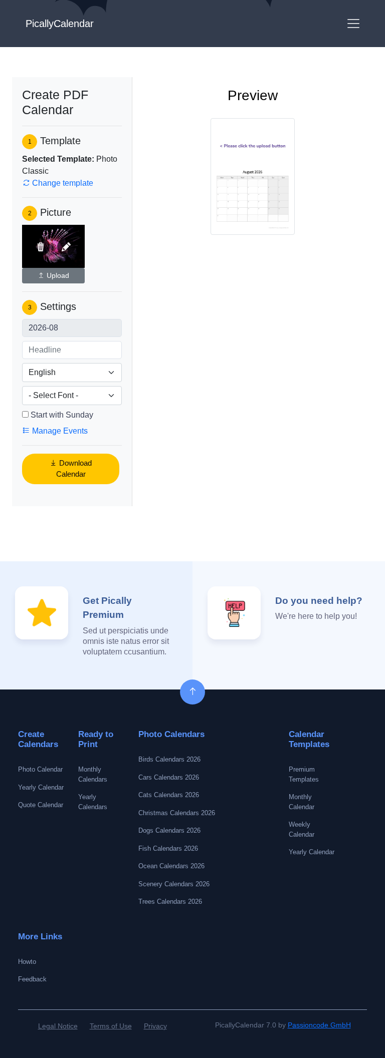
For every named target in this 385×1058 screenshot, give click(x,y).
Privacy (155, 1026)
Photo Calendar (40, 769)
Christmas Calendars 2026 (176, 813)
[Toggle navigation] (353, 23)
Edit (66, 247)
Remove (41, 247)
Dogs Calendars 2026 (169, 830)
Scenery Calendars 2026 (174, 884)
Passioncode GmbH (319, 1025)
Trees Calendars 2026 (170, 901)
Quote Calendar (40, 805)
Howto (27, 961)
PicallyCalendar (60, 23)
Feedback (32, 979)
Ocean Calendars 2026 (171, 866)
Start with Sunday (62, 415)
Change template (61, 183)
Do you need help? (318, 600)
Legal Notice (58, 1026)
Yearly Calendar (41, 787)
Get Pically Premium (107, 607)
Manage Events (59, 431)
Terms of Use (111, 1026)
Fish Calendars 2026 (168, 848)
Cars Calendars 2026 (168, 777)
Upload (57, 275)
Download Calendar (74, 469)
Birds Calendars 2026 (169, 759)
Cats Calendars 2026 (168, 795)
